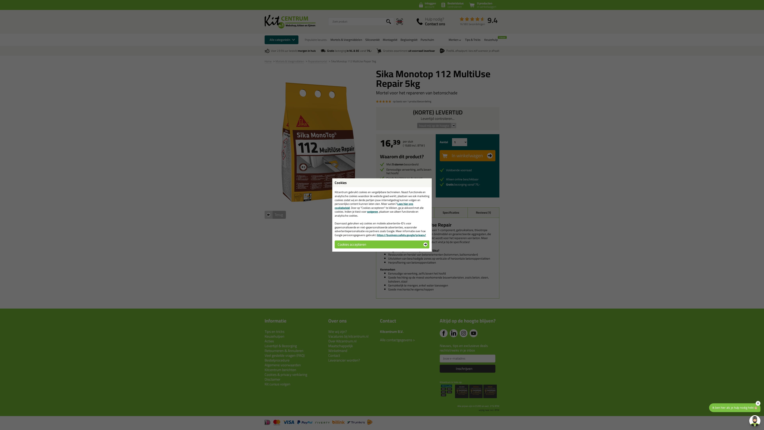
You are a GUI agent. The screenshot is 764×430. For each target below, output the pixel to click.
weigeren (372, 211)
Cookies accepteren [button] (352, 244)
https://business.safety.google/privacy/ (401, 235)
